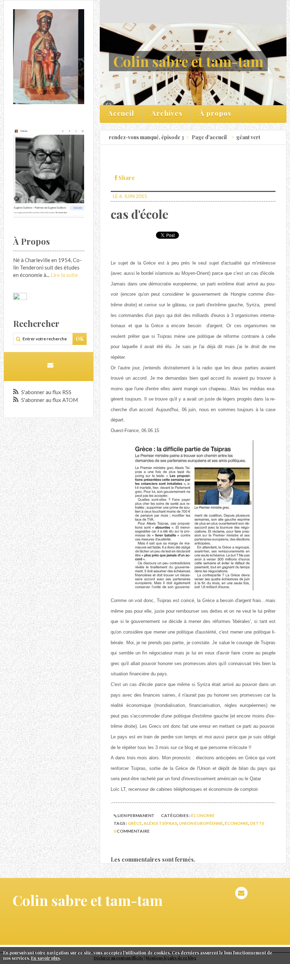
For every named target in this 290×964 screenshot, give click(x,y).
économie (203, 815)
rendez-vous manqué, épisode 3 (146, 137)
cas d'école (139, 214)
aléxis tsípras (160, 823)
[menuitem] (121, 114)
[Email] (50, 365)
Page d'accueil (209, 137)
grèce (135, 823)
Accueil (121, 113)
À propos (215, 113)
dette (257, 823)
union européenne (201, 823)
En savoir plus (45, 958)
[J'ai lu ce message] (283, 953)
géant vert (248, 137)
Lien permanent (136, 815)
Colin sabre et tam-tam (188, 61)
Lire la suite (64, 275)
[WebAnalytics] (20, 296)
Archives (166, 113)
